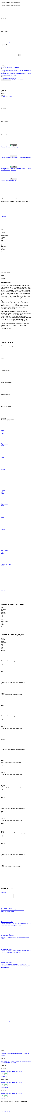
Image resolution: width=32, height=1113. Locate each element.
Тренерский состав (16, 1071)
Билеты (22, 79)
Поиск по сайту (6, 79)
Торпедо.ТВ (12, 78)
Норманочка (9, 67)
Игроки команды (6, 1071)
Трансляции (4, 1087)
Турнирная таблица (13, 70)
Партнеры (7, 75)
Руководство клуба (15, 73)
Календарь (4, 70)
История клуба (5, 73)
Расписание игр (5, 1053)
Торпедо (3, 67)
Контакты (13, 75)
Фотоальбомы (5, 78)
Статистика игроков (25, 70)
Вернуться (14, 145)
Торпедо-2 (16, 67)
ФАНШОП (15, 79)
